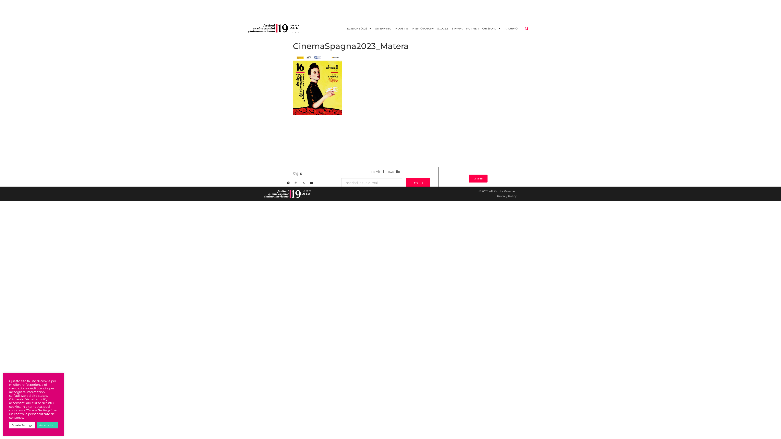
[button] (526, 28)
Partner (472, 28)
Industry (401, 28)
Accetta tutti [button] (47, 425)
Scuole (442, 28)
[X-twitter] (304, 183)
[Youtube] (311, 183)
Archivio (511, 28)
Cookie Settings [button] (22, 425)
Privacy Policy (507, 196)
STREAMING (383, 28)
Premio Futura (423, 28)
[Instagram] (296, 183)
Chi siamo (489, 28)
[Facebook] (288, 183)
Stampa (457, 28)
